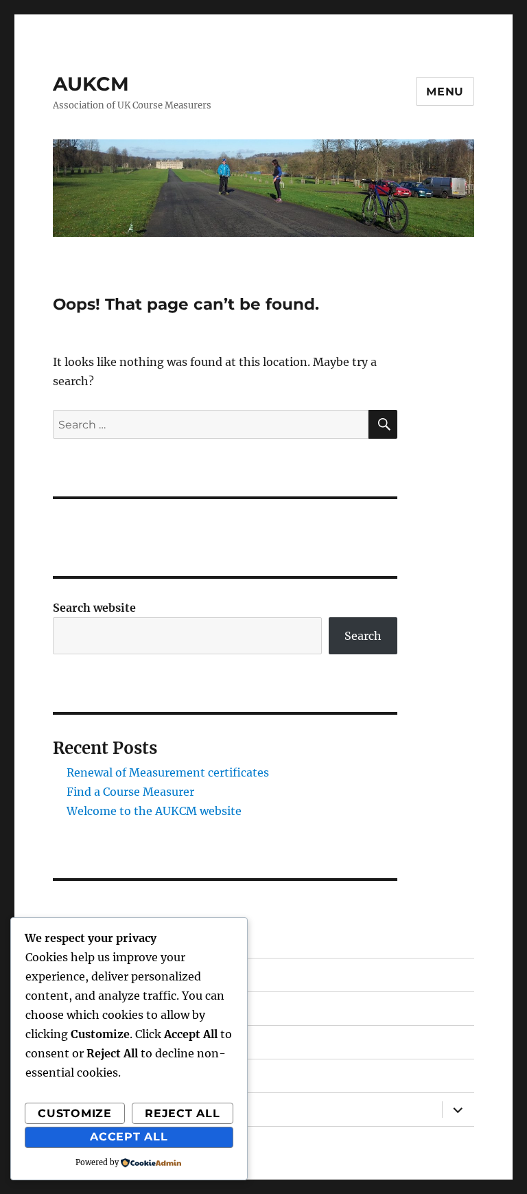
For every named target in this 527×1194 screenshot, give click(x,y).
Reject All (182, 1113)
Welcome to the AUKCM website (154, 811)
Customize (75, 1113)
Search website (94, 608)
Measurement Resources (122, 1075)
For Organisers (92, 1008)
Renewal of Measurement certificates (168, 772)
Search (363, 636)
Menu (445, 91)
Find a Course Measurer (130, 792)
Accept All (129, 1136)
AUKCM (91, 83)
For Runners (87, 1041)
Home (70, 974)
